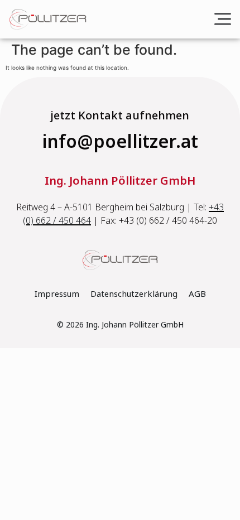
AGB (197, 294)
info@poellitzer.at (120, 142)
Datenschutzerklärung (133, 294)
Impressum (57, 294)
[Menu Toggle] (222, 19)
